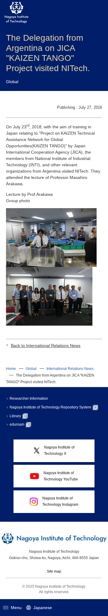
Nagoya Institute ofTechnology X (59, 450)
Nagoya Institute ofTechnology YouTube (61, 476)
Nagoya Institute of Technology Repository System (50, 407)
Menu (16, 607)
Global (31, 369)
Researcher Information (29, 398)
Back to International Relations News (45, 345)
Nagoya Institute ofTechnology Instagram (60, 501)
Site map (54, 571)
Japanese (42, 607)
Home (11, 369)
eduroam (17, 424)
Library (15, 416)
